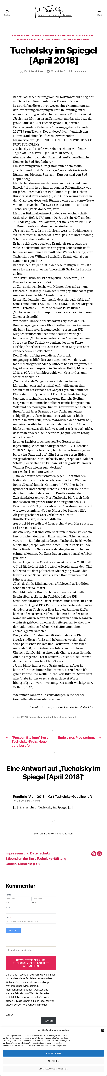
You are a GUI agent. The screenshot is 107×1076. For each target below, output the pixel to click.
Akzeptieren (53, 1053)
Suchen (9, 1014)
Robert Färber (36, 71)
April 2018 (22, 717)
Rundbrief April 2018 (30, 39)
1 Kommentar (80, 71)
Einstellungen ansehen (53, 1068)
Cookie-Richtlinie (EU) (23, 864)
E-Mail (9, 907)
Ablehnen (53, 1061)
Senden (13, 930)
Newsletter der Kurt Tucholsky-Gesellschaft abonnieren (31, 963)
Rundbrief (48, 717)
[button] (102, 1030)
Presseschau (20, 35)
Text (8, 917)
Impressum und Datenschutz (28, 853)
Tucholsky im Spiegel (76, 39)
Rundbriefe (53, 39)
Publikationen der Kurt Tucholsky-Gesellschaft (63, 35)
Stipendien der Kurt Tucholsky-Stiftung (36, 859)
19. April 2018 (58, 71)
